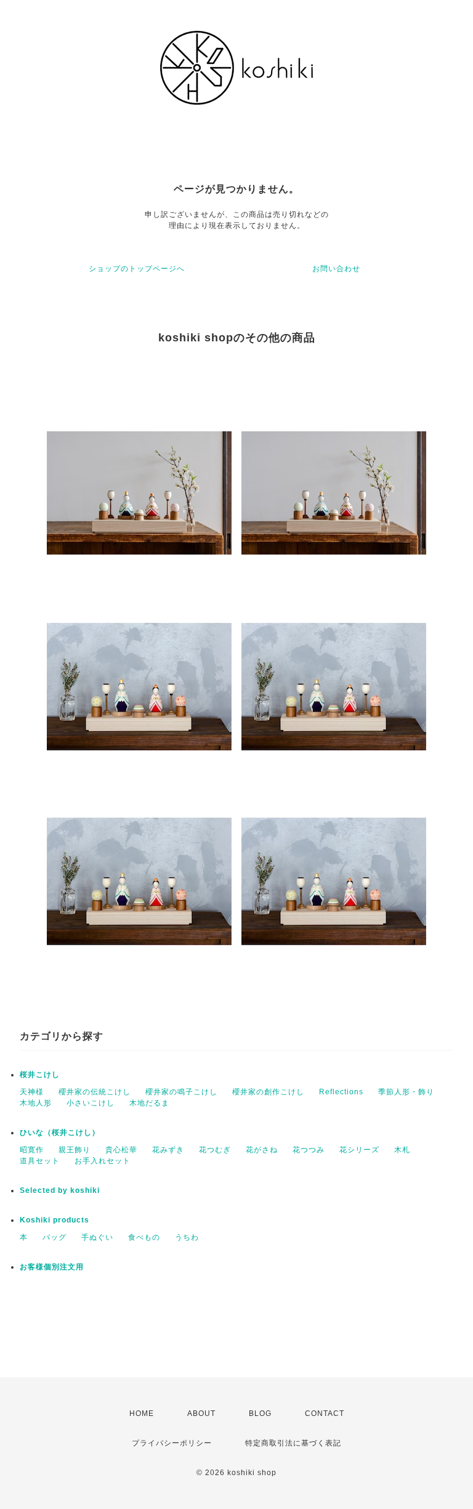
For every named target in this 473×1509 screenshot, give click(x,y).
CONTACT (324, 1413)
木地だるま (149, 1103)
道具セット (40, 1161)
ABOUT (201, 1413)
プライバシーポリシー (172, 1443)
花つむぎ (215, 1149)
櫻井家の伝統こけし (95, 1092)
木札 (402, 1149)
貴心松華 (121, 1149)
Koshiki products (54, 1220)
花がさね (262, 1149)
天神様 (32, 1092)
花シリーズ (359, 1149)
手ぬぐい (97, 1237)
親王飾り (75, 1149)
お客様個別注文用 (52, 1267)
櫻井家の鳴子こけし (181, 1092)
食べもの (144, 1237)
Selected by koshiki (60, 1190)
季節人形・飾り (406, 1092)
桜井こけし (40, 1074)
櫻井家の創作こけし (268, 1092)
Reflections (341, 1092)
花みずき (168, 1149)
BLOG (260, 1413)
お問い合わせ (336, 268)
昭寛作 (32, 1149)
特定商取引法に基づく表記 (293, 1443)
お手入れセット (103, 1161)
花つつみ (309, 1149)
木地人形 (36, 1103)
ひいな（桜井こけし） (60, 1132)
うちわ (187, 1237)
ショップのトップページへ (137, 268)
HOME (141, 1413)
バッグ (54, 1237)
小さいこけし (91, 1103)
